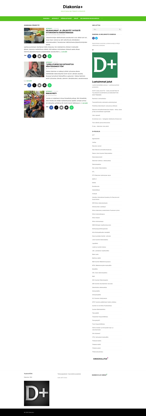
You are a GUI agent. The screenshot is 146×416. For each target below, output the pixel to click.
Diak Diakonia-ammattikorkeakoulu (101, 149)
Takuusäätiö (95, 313)
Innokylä (94, 193)
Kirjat (76, 18)
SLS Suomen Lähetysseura (99, 298)
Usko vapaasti (96, 115)
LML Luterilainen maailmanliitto (100, 250)
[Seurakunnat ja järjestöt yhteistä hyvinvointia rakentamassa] (34, 36)
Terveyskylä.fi (96, 320)
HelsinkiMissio (96, 190)
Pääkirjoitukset (66, 18)
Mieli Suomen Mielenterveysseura (101, 261)
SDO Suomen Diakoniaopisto (100, 280)
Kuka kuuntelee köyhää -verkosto (101, 236)
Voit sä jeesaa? (96, 333)
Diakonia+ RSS (28, 377)
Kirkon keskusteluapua (98, 214)
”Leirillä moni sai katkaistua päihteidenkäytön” (60, 65)
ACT (93, 135)
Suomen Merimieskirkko (98, 309)
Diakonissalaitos (96, 164)
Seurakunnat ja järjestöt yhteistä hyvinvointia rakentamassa (63, 31)
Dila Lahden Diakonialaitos (99, 168)
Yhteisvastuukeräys (97, 351)
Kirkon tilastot (96, 217)
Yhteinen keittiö (96, 344)
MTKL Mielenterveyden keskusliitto (101, 265)
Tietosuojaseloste (62, 374)
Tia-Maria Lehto (51, 68)
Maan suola (95, 254)
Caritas (94, 142)
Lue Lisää (64, 51)
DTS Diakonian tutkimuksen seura (101, 175)
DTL (93, 171)
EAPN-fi (94, 179)
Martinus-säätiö (96, 258)
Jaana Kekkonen (52, 95)
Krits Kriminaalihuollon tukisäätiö (101, 232)
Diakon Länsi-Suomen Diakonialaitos (102, 153)
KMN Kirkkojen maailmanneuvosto (101, 225)
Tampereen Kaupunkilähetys (100, 316)
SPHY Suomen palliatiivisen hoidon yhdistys (104, 302)
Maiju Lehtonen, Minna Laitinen (56, 34)
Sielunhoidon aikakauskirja (89, 18)
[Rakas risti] (34, 104)
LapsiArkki (95, 243)
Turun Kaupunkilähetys (98, 324)
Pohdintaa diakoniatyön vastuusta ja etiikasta (104, 106)
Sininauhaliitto (96, 291)
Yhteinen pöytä (96, 348)
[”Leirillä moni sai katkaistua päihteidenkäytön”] (34, 70)
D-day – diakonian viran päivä (100, 126)
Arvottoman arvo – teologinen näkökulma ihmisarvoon (107, 119)
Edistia (94, 182)
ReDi (93, 276)
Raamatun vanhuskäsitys (99, 98)
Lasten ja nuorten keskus (99, 247)
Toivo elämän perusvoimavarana (101, 122)
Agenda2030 (95, 138)
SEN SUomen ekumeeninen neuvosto (102, 283)
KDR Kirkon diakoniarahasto (99, 203)
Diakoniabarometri (97, 157)
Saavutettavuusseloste (74, 374)
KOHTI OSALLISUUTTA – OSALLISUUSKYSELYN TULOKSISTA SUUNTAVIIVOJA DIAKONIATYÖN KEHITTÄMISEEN (105, 93)
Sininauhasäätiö (96, 294)
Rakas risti (51, 93)
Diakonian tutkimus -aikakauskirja (101, 160)
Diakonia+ (73, 6)
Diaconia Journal (96, 146)
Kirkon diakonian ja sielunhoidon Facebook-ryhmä (105, 210)
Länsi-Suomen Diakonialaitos (100, 239)
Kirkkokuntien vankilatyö (99, 206)
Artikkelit (55, 18)
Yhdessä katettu (96, 340)
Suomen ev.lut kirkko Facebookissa (102, 305)
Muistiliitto (95, 269)
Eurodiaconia (95, 186)
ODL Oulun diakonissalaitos (99, 272)
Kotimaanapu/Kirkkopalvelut (100, 228)
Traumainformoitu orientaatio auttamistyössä (104, 102)
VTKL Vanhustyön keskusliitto (100, 337)
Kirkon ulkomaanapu (97, 221)
